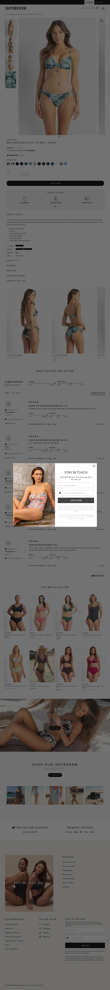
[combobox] (62, 492)
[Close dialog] (94, 466)
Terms (82, 515)
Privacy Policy (89, 515)
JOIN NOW (76, 500)
